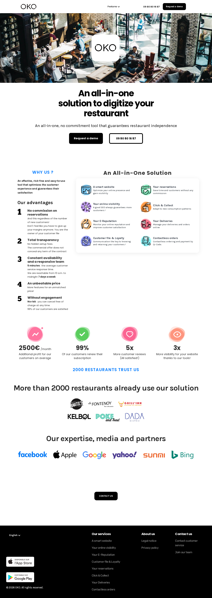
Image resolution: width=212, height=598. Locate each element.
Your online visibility (104, 547)
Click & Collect (100, 575)
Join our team (183, 552)
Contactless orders (103, 589)
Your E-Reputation (103, 554)
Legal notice (148, 540)
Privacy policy (150, 547)
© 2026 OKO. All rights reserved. (24, 587)
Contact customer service (186, 543)
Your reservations (102, 568)
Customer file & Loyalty (106, 561)
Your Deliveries (101, 582)
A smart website (102, 540)
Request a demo (174, 6)
